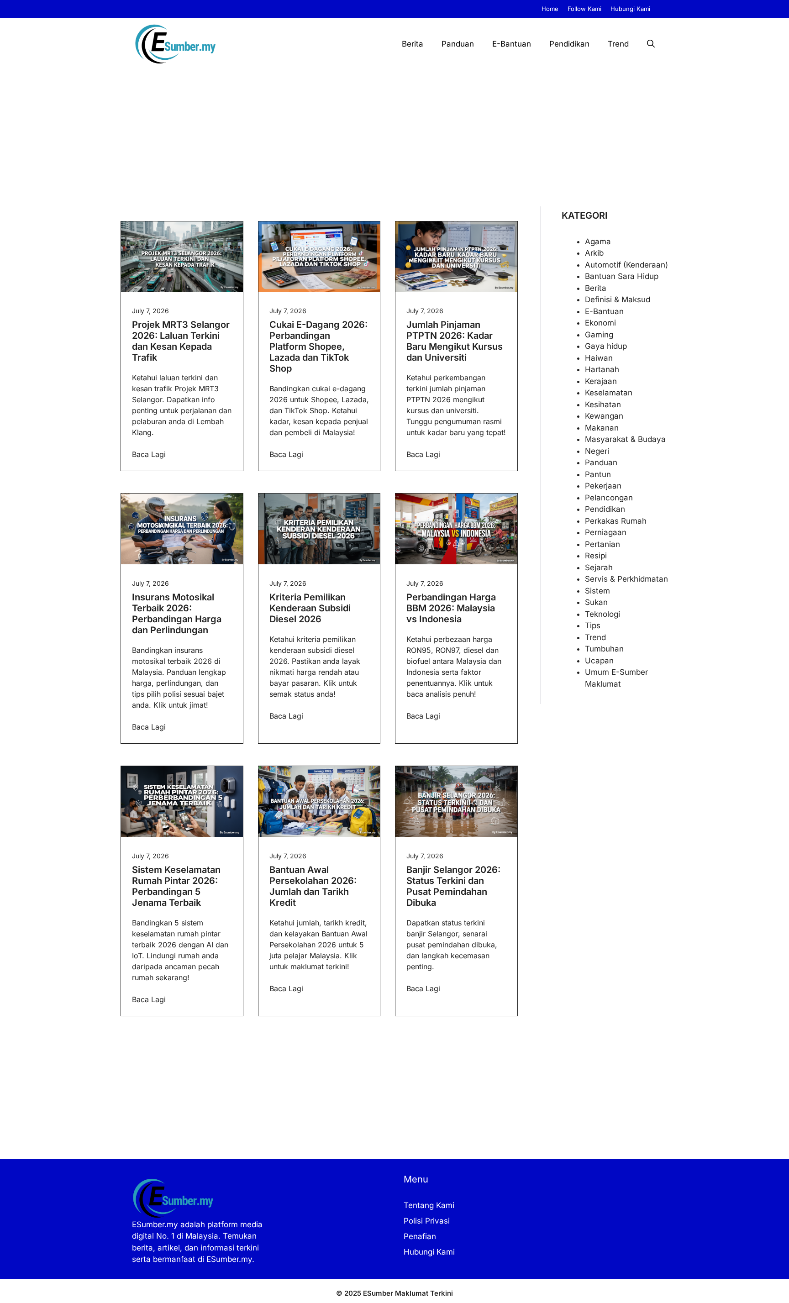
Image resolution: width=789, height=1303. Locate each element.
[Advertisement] (394, 138)
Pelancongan (609, 497)
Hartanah (602, 369)
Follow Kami (584, 8)
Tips (592, 625)
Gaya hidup (606, 346)
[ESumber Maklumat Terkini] (175, 43)
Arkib (594, 252)
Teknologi (602, 614)
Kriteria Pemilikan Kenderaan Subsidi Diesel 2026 (310, 608)
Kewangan (604, 415)
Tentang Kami (429, 1205)
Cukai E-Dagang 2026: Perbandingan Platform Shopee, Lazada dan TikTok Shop (318, 346)
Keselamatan (608, 392)
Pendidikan (569, 43)
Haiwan (599, 358)
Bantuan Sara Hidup (621, 276)
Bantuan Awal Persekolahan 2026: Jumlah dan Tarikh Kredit (313, 886)
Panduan (458, 43)
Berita (412, 43)
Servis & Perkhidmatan (626, 578)
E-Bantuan (511, 43)
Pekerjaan (603, 485)
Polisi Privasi (427, 1220)
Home (550, 8)
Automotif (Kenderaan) (626, 264)
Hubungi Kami (630, 8)
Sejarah (599, 567)
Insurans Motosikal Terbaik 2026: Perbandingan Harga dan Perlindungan (176, 614)
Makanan (602, 427)
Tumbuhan (604, 648)
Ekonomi (600, 322)
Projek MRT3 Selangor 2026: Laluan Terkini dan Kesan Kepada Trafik (181, 341)
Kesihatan (603, 404)
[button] (651, 44)
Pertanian (602, 544)
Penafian (420, 1236)
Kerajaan (601, 381)
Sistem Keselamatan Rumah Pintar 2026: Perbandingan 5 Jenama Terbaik (176, 886)
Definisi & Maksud (617, 299)
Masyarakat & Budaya (625, 439)
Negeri (597, 451)
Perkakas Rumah (616, 520)
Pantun (598, 474)
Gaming (599, 334)
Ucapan (599, 660)
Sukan (596, 602)
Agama (598, 241)
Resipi (596, 555)
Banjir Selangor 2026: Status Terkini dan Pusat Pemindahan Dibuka (453, 886)
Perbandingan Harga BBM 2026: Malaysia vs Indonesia (451, 608)
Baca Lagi (149, 454)
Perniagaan (605, 532)
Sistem (597, 590)
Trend (618, 43)
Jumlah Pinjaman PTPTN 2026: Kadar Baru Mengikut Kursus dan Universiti (454, 341)
